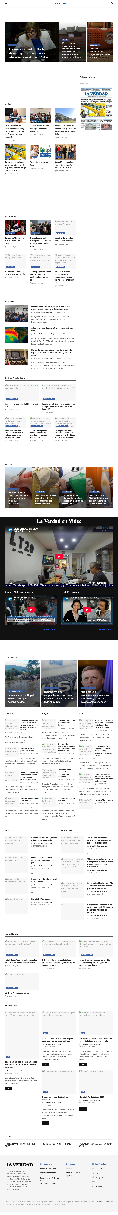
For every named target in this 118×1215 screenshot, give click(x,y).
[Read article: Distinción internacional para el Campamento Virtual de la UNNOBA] (65, 152)
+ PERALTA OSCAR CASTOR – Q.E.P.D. (18, 1144)
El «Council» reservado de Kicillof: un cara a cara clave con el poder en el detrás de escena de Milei (29, 725)
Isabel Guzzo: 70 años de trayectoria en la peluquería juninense (42, 860)
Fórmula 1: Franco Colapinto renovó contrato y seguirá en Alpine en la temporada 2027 (64, 277)
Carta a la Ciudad (73, 1172)
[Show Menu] (6, 3)
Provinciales (12, 399)
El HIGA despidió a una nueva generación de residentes (39, 128)
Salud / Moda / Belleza (48, 1183)
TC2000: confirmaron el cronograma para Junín (15, 273)
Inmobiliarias (12, 955)
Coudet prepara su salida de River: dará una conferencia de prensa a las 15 (40, 275)
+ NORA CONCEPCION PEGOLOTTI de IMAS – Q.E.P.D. (57, 1145)
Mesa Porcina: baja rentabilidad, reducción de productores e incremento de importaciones (50, 307)
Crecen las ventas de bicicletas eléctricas (55, 1098)
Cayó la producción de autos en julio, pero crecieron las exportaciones (57, 1039)
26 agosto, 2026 (62, 171)
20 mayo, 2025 (86, 968)
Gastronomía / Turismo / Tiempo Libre (49, 1179)
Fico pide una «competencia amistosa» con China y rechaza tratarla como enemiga (95, 697)
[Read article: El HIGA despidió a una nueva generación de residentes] (40, 115)
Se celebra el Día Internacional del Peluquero (44, 880)
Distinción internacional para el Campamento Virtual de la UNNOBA (64, 165)
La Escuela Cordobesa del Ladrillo (66, 799)
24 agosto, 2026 (12, 733)
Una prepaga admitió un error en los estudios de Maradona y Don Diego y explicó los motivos (100, 908)
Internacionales (15, 691)
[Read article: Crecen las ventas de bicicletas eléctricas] (59, 1082)
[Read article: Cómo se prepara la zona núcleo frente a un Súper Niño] (16, 335)
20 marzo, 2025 (11, 996)
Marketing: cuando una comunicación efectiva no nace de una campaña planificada (29, 775)
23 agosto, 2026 (28, 754)
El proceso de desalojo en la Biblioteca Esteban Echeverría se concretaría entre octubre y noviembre (72, 50)
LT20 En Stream (70, 592)
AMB (8, 1056)
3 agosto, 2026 (86, 758)
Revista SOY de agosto (41, 899)
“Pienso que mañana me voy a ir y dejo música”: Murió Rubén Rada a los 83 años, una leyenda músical (100, 863)
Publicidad (109, 1201)
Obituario (70, 1168)
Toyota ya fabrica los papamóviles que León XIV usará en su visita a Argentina (21, 1064)
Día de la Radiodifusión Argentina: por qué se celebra (100, 53)
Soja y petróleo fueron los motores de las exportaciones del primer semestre (45, 499)
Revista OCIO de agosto (104, 800)
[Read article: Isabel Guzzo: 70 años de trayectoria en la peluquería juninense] (16, 864)
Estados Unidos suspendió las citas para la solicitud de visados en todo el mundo (58, 697)
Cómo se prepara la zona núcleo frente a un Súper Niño (52, 329)
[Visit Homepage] (59, 3)
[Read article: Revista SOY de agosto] (16, 906)
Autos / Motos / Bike (48, 1168)
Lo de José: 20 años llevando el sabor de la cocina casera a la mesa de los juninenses (104, 777)
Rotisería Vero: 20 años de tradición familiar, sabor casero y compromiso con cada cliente (103, 750)
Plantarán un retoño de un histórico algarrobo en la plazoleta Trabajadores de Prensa (65, 129)
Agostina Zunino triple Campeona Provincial (64, 239)
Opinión (69, 1175)
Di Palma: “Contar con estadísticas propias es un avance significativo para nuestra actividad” (58, 962)
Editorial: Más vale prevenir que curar (27, 749)
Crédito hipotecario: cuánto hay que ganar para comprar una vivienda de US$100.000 (18, 498)
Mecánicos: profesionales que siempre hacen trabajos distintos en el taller (95, 1039)
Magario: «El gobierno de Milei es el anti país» (21, 405)
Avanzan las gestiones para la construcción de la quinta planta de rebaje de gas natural (15, 166)
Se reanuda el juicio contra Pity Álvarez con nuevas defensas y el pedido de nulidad (100, 886)
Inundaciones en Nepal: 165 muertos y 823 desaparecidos (21, 698)
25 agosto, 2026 (60, 358)
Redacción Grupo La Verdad (19, 61)
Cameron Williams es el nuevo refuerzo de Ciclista (14, 241)
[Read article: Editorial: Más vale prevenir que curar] (12, 752)
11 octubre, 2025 (12, 966)
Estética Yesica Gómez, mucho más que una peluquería (44, 838)
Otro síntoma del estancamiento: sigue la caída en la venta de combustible (72, 499)
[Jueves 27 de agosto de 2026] (96, 129)
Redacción (100, 1201)
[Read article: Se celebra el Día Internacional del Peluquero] (16, 886)
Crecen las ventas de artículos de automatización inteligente (65, 773)
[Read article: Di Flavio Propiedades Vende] (22, 981)
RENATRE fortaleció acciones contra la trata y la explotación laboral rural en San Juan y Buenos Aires (51, 352)
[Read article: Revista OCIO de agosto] (86, 804)
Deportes (11, 233)
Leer (9, 1088)
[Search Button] (112, 3)
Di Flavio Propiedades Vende (17, 993)
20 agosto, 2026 (12, 1073)
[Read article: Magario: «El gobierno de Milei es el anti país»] (22, 392)
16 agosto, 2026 (28, 803)
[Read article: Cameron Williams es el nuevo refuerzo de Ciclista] (15, 227)
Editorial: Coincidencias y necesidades (29, 799)
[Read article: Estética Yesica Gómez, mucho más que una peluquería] (16, 844)
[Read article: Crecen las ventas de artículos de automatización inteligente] (49, 773)
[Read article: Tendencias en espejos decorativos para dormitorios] (49, 724)
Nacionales (13, 45)
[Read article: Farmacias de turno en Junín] (40, 152)
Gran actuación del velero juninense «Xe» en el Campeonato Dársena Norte (40, 242)
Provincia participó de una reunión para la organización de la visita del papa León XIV (58, 406)
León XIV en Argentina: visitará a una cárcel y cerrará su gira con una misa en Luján (38, 433)
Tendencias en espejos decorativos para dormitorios (66, 722)
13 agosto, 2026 (65, 728)
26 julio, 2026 (48, 1105)
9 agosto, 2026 (64, 754)
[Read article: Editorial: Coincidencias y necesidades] (12, 802)
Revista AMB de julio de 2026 (91, 1097)
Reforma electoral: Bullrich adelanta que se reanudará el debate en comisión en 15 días (28, 53)
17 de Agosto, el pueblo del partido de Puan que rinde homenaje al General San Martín (104, 723)
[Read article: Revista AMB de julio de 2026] (96, 1082)
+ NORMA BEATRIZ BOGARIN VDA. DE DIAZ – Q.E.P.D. (94, 1145)
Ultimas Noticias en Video (19, 592)
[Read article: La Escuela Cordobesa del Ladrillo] (49, 802)
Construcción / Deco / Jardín (48, 1173)
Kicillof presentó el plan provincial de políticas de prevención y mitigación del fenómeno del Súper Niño (65, 433)
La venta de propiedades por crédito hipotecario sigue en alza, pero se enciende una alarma (94, 962)
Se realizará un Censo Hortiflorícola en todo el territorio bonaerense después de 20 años (14, 433)
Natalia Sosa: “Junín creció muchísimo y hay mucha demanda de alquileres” (21, 961)
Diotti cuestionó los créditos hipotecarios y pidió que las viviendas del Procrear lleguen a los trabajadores (15, 131)
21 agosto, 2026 (28, 782)
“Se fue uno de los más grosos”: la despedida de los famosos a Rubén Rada (99, 840)
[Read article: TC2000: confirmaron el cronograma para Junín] (15, 261)
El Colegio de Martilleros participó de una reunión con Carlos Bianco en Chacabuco (66, 747)
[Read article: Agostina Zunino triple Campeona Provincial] (65, 227)
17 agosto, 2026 (102, 730)
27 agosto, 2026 (37, 61)
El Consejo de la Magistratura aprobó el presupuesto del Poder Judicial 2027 (98, 499)
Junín (65, 40)
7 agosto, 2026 (49, 1047)
